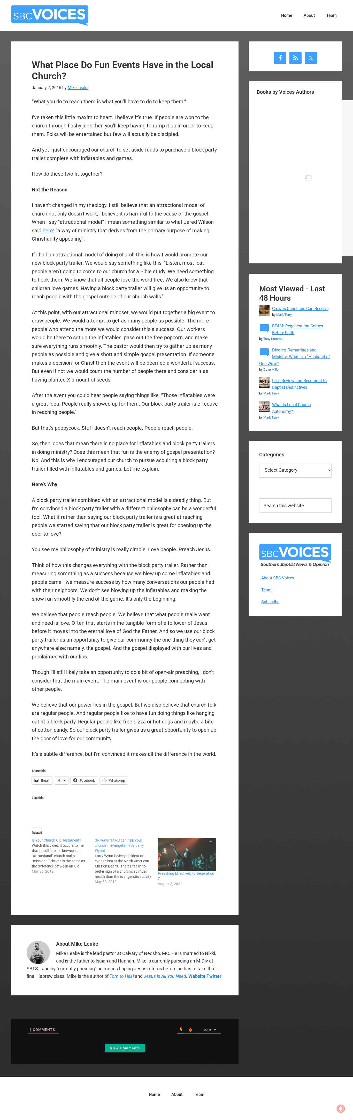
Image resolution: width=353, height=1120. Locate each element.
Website (196, 976)
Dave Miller (271, 369)
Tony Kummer (273, 339)
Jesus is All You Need (165, 976)
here (48, 230)
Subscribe (270, 601)
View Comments (125, 1048)
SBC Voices (50, 15)
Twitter (213, 976)
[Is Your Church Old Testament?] (63, 856)
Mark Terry (284, 315)
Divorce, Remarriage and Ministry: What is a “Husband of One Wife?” (294, 357)
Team (266, 589)
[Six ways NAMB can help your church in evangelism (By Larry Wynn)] (126, 861)
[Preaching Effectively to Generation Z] (187, 854)
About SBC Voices (277, 578)
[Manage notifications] (341, 1108)
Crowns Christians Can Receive (300, 308)
